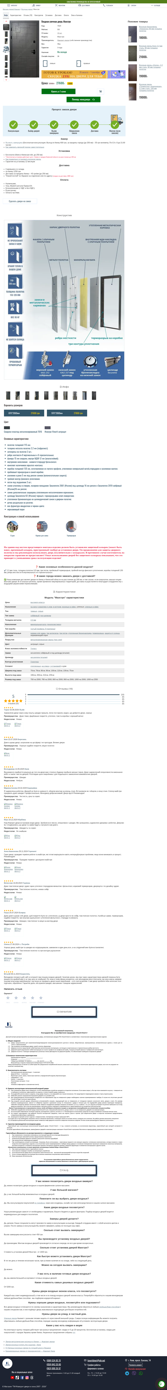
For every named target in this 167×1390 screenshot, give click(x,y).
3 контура (35, 662)
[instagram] (27, 1378)
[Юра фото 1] (8, 839)
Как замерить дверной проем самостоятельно (25, 147)
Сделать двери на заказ (20, 201)
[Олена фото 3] (19, 962)
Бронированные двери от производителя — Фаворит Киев (30, 1351)
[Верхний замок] (75, 395)
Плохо (16, 1002)
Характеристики (15, 15)
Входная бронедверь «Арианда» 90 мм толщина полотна (150, 29)
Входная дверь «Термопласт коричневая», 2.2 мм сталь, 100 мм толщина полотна (150, 87)
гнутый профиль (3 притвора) (43, 629)
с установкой (55, 666)
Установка (48, 15)
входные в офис (69, 607)
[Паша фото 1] (8, 932)
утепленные (36, 666)
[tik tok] (17, 1378)
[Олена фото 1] (8, 962)
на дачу (34, 607)
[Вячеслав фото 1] (8, 900)
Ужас (8, 1002)
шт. (59, 33)
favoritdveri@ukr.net (96, 1360)
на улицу (45, 666)
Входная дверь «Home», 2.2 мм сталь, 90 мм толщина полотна (151, 67)
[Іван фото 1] (8, 757)
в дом (49, 607)
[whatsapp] (142, 1373)
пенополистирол (54, 624)
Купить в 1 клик (58, 91)
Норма (24, 1002)
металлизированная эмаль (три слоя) (46, 640)
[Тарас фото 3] (19, 727)
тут (74, 1332)
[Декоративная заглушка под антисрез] (27, 395)
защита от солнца (112, 633)
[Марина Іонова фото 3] (19, 807)
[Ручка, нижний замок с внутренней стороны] (56, 395)
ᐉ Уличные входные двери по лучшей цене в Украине (28, 1348)
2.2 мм (33, 620)
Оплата (66, 15)
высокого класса (38, 602)
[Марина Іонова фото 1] (8, 807)
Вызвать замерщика (14, 143)
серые (40, 611)
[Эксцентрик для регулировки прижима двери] (37, 395)
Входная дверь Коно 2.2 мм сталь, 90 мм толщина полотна (150, 48)
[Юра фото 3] (19, 839)
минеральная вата (38, 624)
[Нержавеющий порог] (18, 395)
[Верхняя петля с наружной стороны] (94, 395)
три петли (63, 633)
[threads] (32, 1378)
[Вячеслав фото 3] (19, 900)
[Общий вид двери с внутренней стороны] (8, 395)
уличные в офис (92, 607)
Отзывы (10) (28, 15)
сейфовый (35, 616)
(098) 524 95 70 (54, 1360)
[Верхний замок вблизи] (65, 395)
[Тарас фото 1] (8, 727)
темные (34, 611)
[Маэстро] (24, 49)
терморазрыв (98, 633)
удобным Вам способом (109, 1307)
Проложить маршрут (135, 1365)
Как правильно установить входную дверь (23, 159)
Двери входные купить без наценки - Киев (23, 1345)
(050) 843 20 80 (54, 1364)
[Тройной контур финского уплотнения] (84, 395)
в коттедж (57, 607)
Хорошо (33, 1002)
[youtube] (12, 1378)
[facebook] (22, 1378)
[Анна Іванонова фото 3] (19, 871)
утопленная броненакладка (79, 633)
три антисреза (52, 633)
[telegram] (128, 1373)
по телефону (39, 1203)
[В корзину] (100, 91)
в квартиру (42, 607)
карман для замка (38, 633)
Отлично (41, 1002)
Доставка (58, 15)
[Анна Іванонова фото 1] (8, 871)
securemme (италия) (39, 657)
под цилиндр (45, 616)
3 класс (34, 649)
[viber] (135, 1373)
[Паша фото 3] (19, 932)
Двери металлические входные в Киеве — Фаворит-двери (30, 1342)
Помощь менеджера (81, 99)
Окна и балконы (76, 15)
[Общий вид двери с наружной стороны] (46, 395)
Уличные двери (10, 1318)
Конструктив (39, 15)
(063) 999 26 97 (54, 1368)
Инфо (6, 15)
